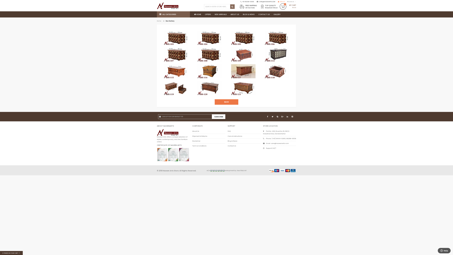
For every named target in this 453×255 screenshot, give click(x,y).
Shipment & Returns (199, 136)
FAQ (229, 131)
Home (159, 21)
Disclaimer (196, 141)
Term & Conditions (199, 146)
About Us (195, 131)
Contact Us (232, 146)
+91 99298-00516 (248, 2)
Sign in (291, 2)
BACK (226, 102)
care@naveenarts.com (267, 2)
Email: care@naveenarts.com (277, 143)
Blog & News (232, 141)
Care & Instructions (235, 136)
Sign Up (282, 2)
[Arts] (168, 5)
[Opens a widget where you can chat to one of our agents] (444, 251)
